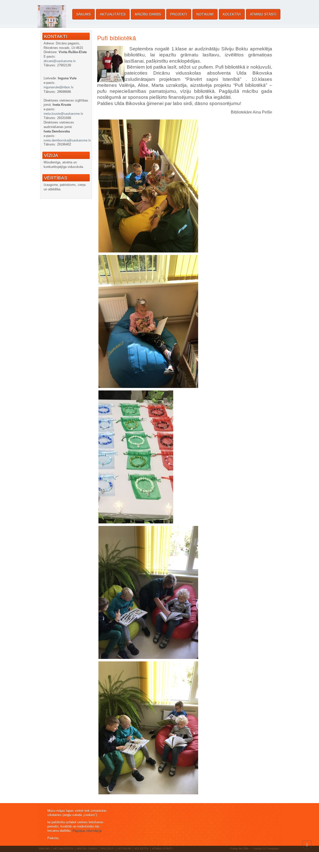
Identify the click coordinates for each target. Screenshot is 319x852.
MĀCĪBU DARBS (148, 14)
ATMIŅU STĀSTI (263, 14)
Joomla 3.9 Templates (266, 848)
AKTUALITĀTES (113, 14)
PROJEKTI (178, 14)
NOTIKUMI (205, 14)
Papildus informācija (87, 831)
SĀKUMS (83, 14)
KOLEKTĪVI (232, 14)
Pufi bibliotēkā (116, 38)
